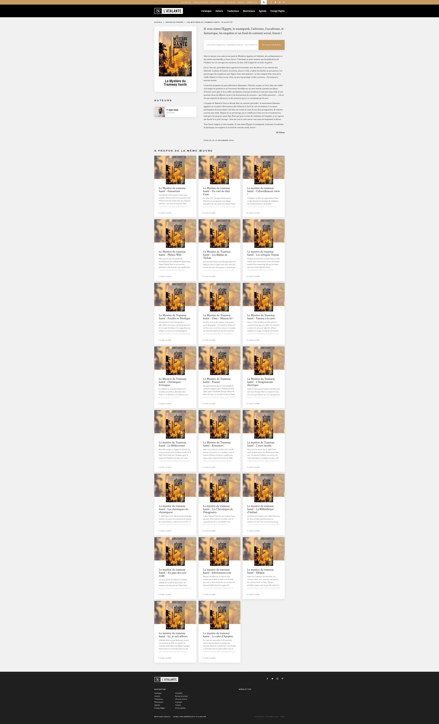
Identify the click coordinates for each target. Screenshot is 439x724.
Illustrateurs (249, 11)
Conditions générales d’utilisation (189, 716)
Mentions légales (162, 716)
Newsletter (252, 2)
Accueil (158, 22)
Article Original (271, 45)
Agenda (262, 11)
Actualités (186, 2)
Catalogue (206, 11)
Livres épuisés (180, 708)
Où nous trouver (217, 2)
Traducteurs (233, 11)
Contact (241, 2)
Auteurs (219, 11)
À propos (231, 2)
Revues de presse (200, 2)
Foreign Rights (277, 11)
